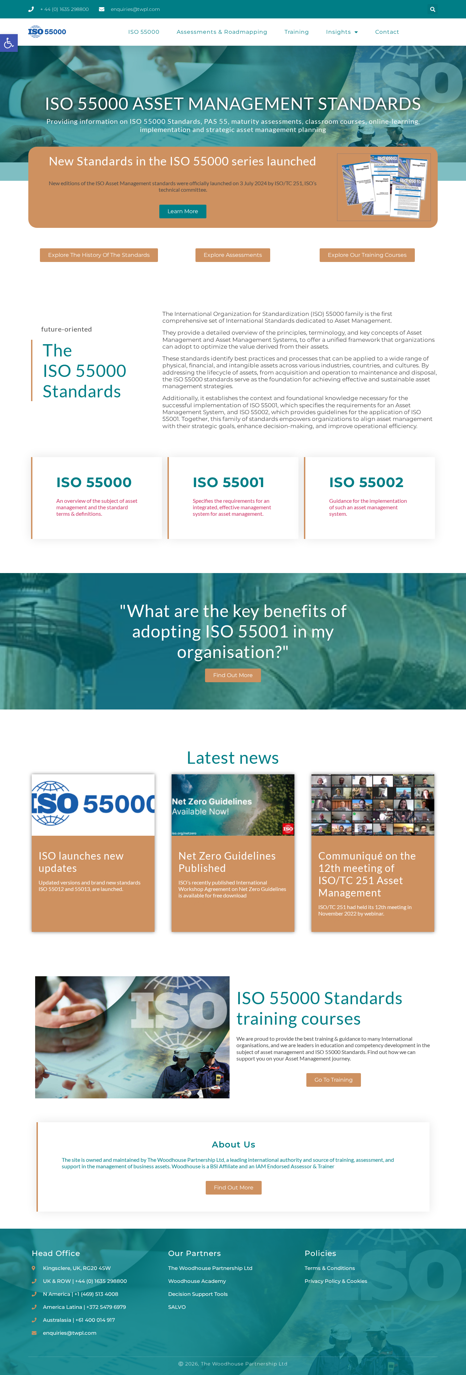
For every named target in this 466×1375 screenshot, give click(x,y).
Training (297, 32)
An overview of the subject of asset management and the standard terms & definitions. (96, 507)
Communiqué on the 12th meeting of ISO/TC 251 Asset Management (367, 873)
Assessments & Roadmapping (222, 32)
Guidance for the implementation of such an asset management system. (368, 507)
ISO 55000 (144, 32)
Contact (387, 32)
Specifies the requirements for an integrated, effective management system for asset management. (232, 507)
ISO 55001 (229, 482)
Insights (338, 32)
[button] (9, 43)
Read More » (55, 896)
